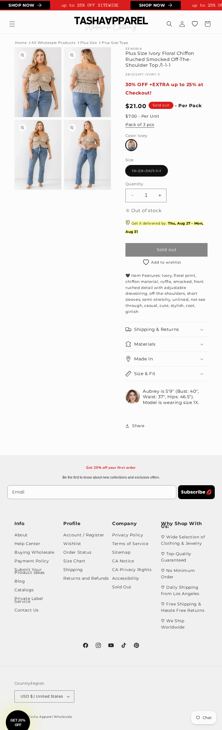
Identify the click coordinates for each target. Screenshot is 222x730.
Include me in (164, 402)
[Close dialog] (209, 312)
